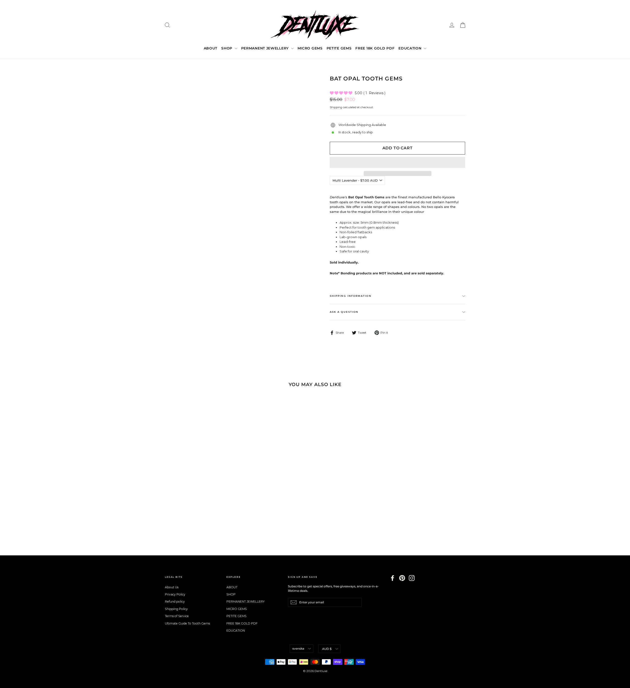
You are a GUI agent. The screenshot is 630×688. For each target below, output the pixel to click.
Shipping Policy (176, 609)
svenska (298, 648)
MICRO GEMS (310, 48)
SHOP (227, 48)
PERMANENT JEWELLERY (265, 48)
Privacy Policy (175, 594)
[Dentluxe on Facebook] (392, 578)
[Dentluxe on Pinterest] (402, 578)
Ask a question (344, 311)
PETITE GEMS (339, 48)
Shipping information (350, 295)
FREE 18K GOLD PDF (374, 48)
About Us (171, 587)
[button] (397, 162)
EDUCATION (410, 48)
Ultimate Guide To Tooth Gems (187, 623)
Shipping (336, 107)
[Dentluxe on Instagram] (412, 578)
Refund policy (175, 601)
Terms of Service (177, 616)
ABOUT (211, 48)
